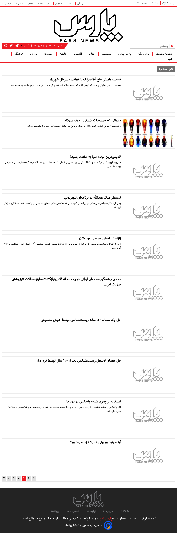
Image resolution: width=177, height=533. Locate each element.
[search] (173, 46)
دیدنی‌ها (19, 3)
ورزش (34, 54)
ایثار (49, 3)
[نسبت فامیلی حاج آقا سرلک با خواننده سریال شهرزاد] (148, 94)
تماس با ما (73, 511)
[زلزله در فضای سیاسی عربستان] (148, 252)
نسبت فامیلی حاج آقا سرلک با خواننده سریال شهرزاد (85, 79)
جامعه (64, 54)
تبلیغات (91, 511)
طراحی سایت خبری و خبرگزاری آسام (84, 525)
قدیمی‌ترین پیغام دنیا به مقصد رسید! (95, 156)
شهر (170, 59)
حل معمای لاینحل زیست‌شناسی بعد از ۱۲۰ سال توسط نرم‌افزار (79, 360)
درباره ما (108, 511)
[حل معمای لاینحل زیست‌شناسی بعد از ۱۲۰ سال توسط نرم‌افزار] (148, 375)
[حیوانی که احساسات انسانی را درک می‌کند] (148, 133)
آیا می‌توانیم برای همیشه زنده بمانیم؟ (95, 442)
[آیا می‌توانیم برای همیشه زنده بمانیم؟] (148, 456)
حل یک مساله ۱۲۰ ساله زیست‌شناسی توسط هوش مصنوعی (81, 320)
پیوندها (55, 511)
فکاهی (30, 3)
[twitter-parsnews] (11, 45)
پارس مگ (143, 54)
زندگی (80, 3)
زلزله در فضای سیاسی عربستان (100, 238)
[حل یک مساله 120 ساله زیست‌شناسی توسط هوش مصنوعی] (148, 334)
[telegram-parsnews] (16, 45)
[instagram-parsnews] (5, 45)
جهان (92, 54)
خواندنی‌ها (6, 3)
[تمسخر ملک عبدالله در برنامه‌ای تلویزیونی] (148, 212)
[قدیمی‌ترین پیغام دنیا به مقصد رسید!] (148, 171)
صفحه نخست (164, 54)
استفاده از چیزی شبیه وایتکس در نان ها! (93, 401)
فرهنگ (19, 54)
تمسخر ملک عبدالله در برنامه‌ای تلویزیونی (92, 197)
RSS (123, 511)
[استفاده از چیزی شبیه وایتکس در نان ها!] (148, 416)
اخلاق (40, 3)
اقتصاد (78, 54)
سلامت (70, 3)
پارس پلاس (125, 54)
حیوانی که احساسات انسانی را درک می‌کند (92, 120)
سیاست (107, 54)
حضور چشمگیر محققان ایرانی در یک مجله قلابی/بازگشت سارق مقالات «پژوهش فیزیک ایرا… (66, 281)
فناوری (58, 3)
